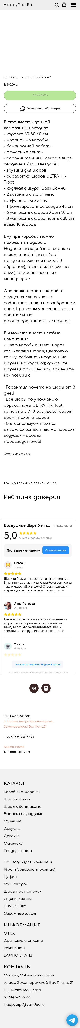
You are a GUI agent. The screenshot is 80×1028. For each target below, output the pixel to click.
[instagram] (46, 688)
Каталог (15, 783)
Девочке (12, 836)
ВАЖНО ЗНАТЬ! (18, 955)
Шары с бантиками (23, 807)
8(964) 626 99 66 (17, 997)
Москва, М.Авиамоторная (29, 975)
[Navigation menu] (73, 5)
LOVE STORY (15, 906)
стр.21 (41, 726)
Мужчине (12, 821)
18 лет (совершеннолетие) (29, 869)
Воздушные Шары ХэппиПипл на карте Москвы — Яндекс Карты (38, 672)
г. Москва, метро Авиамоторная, (28, 721)
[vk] (34, 688)
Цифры (10, 877)
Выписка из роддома (23, 814)
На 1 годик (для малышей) (28, 862)
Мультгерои (16, 884)
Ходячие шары (18, 899)
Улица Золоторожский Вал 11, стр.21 (38, 983)
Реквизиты (14, 948)
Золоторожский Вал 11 (20, 726)
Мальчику (13, 843)
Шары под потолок (22, 891)
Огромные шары (20, 914)
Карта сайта (14, 746)
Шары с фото (17, 799)
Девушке (12, 829)
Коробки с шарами (22, 792)
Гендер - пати (18, 851)
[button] (56, 4)
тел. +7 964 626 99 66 (19, 736)
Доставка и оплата (23, 941)
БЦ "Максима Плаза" (23, 990)
